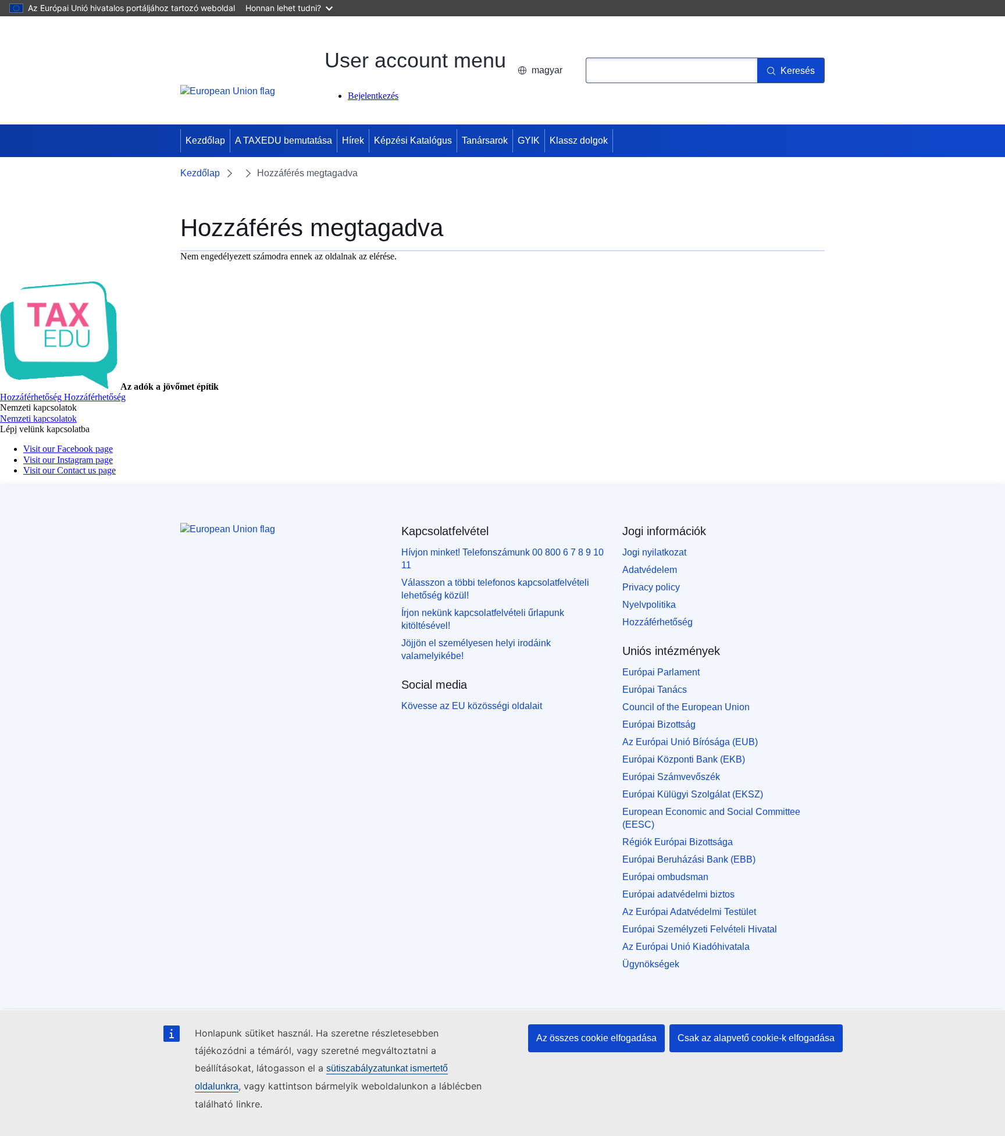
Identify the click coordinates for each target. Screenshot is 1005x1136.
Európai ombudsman (665, 877)
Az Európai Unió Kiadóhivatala (686, 947)
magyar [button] (547, 70)
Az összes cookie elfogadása (596, 1038)
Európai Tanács (654, 690)
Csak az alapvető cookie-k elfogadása (756, 1038)
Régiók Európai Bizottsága (677, 842)
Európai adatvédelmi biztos (678, 894)
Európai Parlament (661, 672)
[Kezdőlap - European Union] (227, 98)
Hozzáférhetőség (657, 622)
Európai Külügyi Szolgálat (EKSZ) (692, 794)
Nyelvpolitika (649, 605)
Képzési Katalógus (413, 140)
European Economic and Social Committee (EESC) (711, 818)
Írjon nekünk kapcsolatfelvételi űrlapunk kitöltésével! (482, 619)
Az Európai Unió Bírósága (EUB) (690, 742)
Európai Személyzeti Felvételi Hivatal (699, 929)
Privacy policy (651, 587)
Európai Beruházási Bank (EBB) (688, 859)
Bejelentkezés (373, 96)
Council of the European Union (686, 707)
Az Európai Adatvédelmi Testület (689, 912)
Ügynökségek (650, 964)
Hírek (353, 140)
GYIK (529, 140)
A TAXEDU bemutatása (283, 140)
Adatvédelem (649, 570)
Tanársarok (485, 140)
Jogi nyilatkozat (654, 552)
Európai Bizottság (659, 724)
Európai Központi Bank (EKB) (683, 759)
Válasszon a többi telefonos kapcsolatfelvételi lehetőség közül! (495, 589)
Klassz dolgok (579, 140)
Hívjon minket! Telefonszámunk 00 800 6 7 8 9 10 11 (502, 558)
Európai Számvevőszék (671, 777)
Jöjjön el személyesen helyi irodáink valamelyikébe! (476, 649)
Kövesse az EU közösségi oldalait (471, 706)
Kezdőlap (205, 140)
